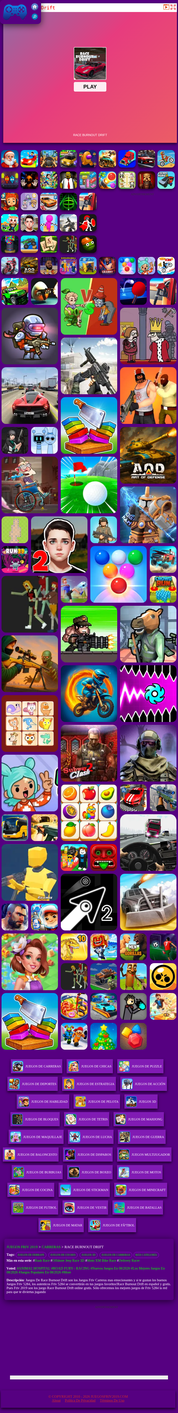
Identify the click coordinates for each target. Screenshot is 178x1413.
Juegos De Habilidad (49, 1101)
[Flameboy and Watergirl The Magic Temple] (9, 187)
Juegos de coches (63, 1254)
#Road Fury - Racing (70, 1268)
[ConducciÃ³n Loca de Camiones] (29, 252)
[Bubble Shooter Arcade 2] (127, 273)
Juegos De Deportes (39, 1084)
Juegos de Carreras (116, 1254)
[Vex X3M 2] (166, 273)
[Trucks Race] (127, 166)
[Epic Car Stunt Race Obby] (29, 166)
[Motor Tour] (9, 273)
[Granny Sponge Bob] (68, 187)
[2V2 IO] (88, 273)
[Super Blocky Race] (68, 166)
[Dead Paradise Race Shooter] (107, 166)
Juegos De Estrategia (95, 1084)
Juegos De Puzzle (147, 1066)
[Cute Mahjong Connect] (127, 187)
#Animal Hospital (33, 1268)
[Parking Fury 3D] (49, 209)
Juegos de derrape (31, 1254)
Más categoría (146, 1254)
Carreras (51, 1247)
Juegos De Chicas (96, 1066)
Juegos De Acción (150, 1084)
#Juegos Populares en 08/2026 (40, 1272)
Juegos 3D (89, 1254)
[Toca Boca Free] (146, 273)
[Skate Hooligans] (9, 209)
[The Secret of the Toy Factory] (29, 187)
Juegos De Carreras (43, 1066)
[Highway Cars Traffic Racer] (146, 166)
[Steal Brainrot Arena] (9, 230)
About (56, 1400)
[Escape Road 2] (166, 187)
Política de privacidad (80, 1400)
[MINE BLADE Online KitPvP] (49, 187)
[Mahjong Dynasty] (49, 252)
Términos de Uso (112, 1400)
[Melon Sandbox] (88, 252)
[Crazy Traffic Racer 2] (49, 166)
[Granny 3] (107, 273)
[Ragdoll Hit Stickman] (88, 230)
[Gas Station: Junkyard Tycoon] (88, 209)
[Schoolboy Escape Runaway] (29, 230)
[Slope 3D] (68, 209)
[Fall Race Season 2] (88, 166)
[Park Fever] (88, 187)
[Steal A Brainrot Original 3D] (68, 273)
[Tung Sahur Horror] (146, 187)
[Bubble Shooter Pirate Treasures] (107, 187)
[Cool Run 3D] (49, 230)
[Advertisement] (142, 222)
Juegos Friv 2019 (22, 1247)
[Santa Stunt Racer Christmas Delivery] (9, 166)
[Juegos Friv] (34, 9)
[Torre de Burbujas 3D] (9, 252)
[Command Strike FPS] (68, 230)
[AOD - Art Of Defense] (29, 273)
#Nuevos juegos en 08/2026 (110, 1268)
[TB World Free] (29, 209)
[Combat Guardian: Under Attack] (68, 252)
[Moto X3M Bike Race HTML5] (166, 166)
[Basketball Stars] (49, 273)
